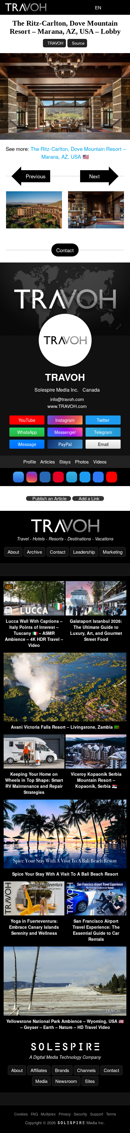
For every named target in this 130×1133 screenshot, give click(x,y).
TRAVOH (55, 43)
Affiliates (39, 1070)
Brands (62, 1070)
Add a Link (89, 498)
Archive (34, 552)
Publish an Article (49, 498)
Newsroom (66, 1081)
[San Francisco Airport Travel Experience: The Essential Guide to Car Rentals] (96, 913)
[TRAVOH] (65, 525)
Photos (82, 461)
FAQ (34, 1113)
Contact (57, 552)
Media (41, 1081)
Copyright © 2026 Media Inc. (65, 1122)
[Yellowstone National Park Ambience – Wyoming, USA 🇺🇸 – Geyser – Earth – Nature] (65, 1013)
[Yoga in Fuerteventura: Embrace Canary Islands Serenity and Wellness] (34, 913)
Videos (100, 461)
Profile (29, 461)
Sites (90, 1081)
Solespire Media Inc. (56, 389)
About (13, 552)
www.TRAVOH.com (67, 406)
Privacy (65, 1113)
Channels (86, 1070)
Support (96, 1113)
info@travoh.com (67, 399)
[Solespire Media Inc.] (65, 1047)
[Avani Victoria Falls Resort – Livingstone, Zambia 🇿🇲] (65, 719)
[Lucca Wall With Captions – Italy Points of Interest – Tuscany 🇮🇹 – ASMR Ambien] (34, 613)
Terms (111, 1113)
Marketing (112, 552)
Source (78, 43)
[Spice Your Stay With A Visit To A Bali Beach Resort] (65, 866)
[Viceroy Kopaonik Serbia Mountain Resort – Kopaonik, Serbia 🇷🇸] (96, 766)
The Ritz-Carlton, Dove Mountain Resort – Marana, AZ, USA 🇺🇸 (78, 153)
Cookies (21, 1113)
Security (80, 1113)
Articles (47, 461)
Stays (65, 461)
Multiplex (48, 1113)
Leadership (84, 552)
